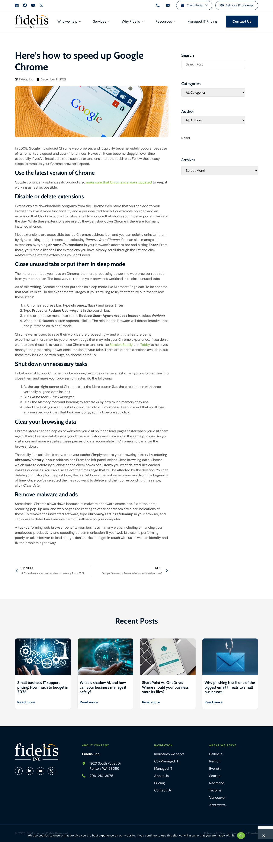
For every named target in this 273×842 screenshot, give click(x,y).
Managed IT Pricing (202, 21)
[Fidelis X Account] (41, 5)
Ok (241, 835)
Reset (185, 138)
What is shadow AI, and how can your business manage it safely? (103, 687)
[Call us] (158, 5)
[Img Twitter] (51, 771)
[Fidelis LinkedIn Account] (17, 5)
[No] (263, 836)
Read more (26, 702)
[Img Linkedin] (29, 771)
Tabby (145, 344)
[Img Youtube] (40, 771)
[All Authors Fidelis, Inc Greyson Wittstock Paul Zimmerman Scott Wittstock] (213, 120)
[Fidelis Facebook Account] (25, 5)
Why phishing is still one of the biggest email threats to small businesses (230, 687)
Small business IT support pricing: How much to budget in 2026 (42, 687)
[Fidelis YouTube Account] (33, 5)
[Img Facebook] (19, 771)
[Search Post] (213, 64)
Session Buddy (121, 344)
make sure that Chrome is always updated (119, 182)
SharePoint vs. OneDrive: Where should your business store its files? (165, 687)
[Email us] (168, 5)
